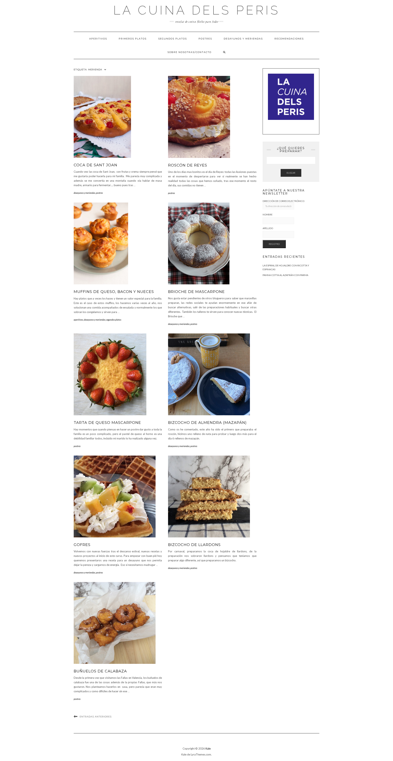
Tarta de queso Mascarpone (107, 422)
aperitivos (78, 319)
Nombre (267, 214)
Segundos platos (172, 38)
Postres (205, 38)
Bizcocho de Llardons (194, 545)
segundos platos (113, 319)
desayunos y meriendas (84, 192)
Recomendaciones (289, 38)
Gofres (82, 545)
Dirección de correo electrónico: (284, 201)
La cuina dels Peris (196, 10)
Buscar (291, 172)
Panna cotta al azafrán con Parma (285, 275)
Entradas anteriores (96, 716)
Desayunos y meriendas (243, 38)
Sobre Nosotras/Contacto (189, 52)
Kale (208, 748)
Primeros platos (133, 38)
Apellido (268, 228)
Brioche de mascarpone (196, 291)
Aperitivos (98, 38)
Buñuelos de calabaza (100, 671)
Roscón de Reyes (187, 165)
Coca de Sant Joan (95, 165)
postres (99, 192)
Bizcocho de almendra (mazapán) (207, 422)
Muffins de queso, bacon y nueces (114, 291)
